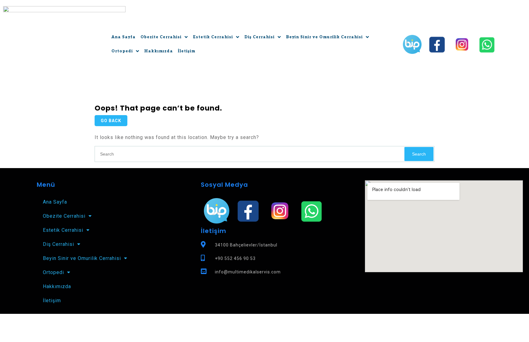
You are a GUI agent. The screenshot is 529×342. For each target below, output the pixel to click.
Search (419, 154)
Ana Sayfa (123, 37)
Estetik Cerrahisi (213, 37)
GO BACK (111, 120)
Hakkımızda (158, 51)
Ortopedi (122, 51)
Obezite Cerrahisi (161, 37)
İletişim (186, 51)
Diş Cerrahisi (259, 37)
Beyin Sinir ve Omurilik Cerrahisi (324, 37)
